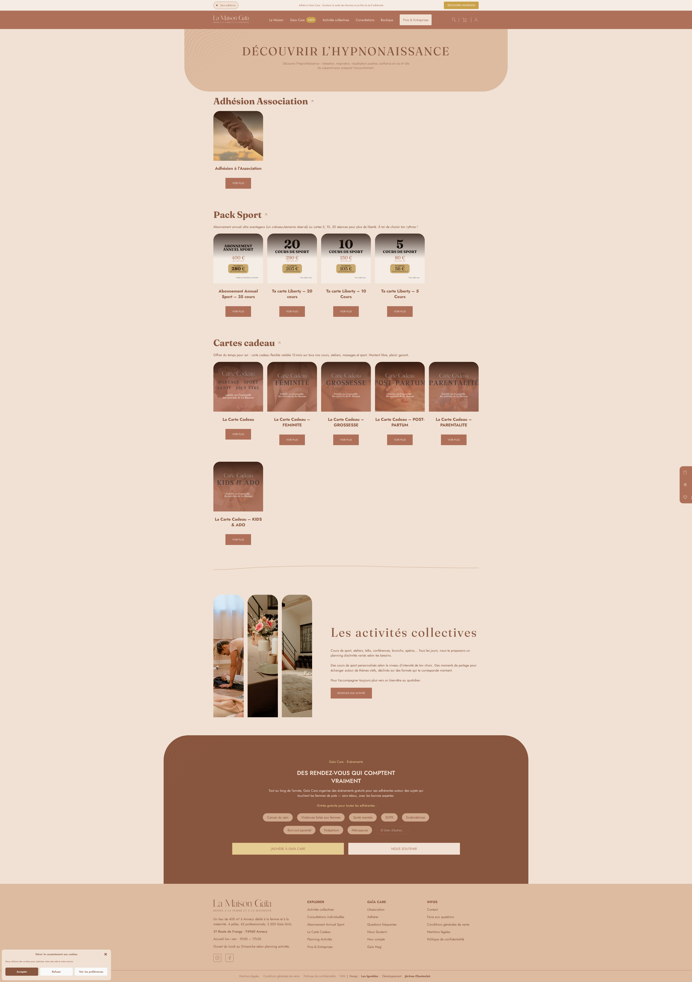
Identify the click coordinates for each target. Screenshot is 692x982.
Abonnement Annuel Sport (325, 924)
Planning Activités (319, 939)
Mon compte (376, 939)
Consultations (365, 19)
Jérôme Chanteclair (418, 976)
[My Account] (475, 19)
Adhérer (372, 916)
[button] (105, 954)
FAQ (342, 976)
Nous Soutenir (377, 931)
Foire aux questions (440, 916)
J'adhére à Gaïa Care (288, 848)
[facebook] (229, 958)
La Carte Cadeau (319, 931)
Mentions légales (438, 931)
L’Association (376, 909)
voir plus (238, 183)
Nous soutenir (404, 848)
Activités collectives (336, 19)
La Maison (276, 19)
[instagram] (217, 958)
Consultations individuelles (325, 916)
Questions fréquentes (381, 924)
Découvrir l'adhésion (461, 5)
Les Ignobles (369, 976)
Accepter (22, 972)
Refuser (56, 972)
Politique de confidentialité (445, 939)
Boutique (387, 19)
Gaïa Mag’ (374, 946)
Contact (432, 909)
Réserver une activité (351, 693)
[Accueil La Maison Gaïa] (231, 21)
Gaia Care (297, 19)
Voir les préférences (91, 972)
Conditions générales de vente (448, 924)
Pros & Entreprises (415, 19)
